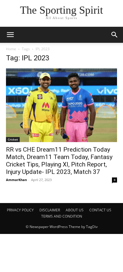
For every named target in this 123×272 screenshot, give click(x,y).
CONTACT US (100, 210)
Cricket (13, 139)
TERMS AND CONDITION (61, 216)
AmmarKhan (16, 179)
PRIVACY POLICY (20, 210)
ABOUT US (75, 210)
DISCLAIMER (49, 210)
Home (11, 48)
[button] (114, 35)
